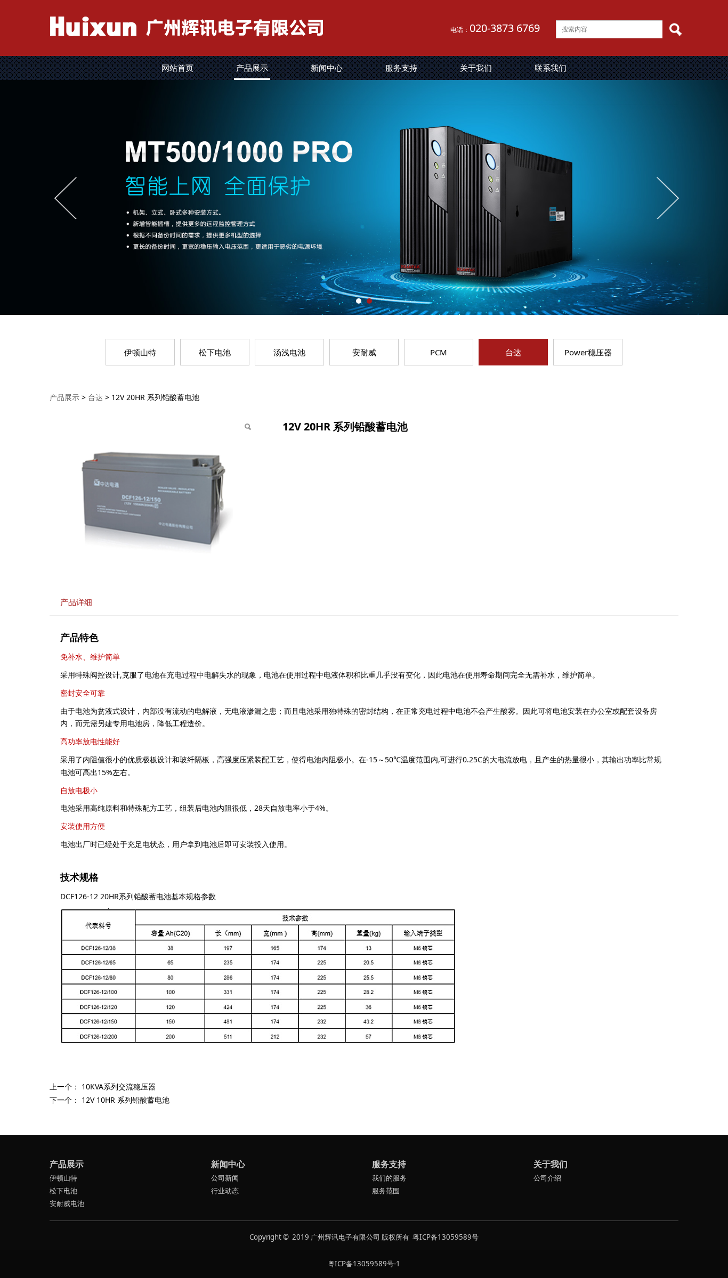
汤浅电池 (289, 352)
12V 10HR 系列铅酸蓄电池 (125, 1100)
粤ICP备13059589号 (445, 1237)
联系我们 (551, 67)
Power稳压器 (588, 352)
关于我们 (476, 67)
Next (666, 198)
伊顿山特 (140, 352)
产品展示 (252, 67)
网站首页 (177, 67)
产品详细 (76, 602)
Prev (66, 198)
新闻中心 (327, 67)
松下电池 (215, 352)
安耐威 (364, 352)
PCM (438, 352)
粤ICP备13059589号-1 (364, 1263)
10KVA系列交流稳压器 (119, 1086)
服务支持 (401, 67)
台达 (513, 352)
